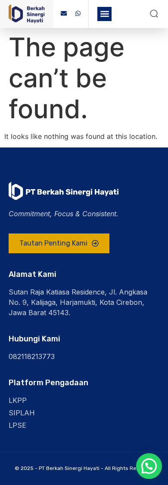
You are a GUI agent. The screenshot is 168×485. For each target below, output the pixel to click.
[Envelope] (64, 13)
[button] (104, 14)
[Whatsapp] (78, 13)
